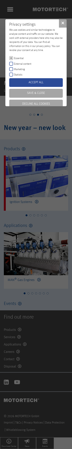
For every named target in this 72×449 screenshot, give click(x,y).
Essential (19, 58)
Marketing (19, 69)
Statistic (18, 74)
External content (22, 64)
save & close (36, 93)
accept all (36, 82)
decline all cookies (36, 103)
